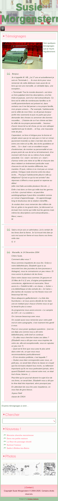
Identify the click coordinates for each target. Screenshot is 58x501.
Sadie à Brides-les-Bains (18, 448)
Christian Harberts (32, 499)
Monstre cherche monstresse (20, 435)
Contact (29, 487)
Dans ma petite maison (17, 438)
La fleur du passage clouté (19, 442)
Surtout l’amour (14, 445)
